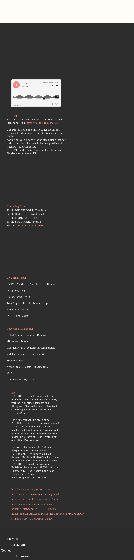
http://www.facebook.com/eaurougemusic (35, 494)
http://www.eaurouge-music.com (30, 489)
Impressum (23, 556)
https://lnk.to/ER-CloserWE (43, 122)
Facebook (13, 538)
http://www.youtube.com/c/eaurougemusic (36, 499)
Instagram (18, 544)
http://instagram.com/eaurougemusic (32, 504)
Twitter (6, 550)
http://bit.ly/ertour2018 (30, 225)
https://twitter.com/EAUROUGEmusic (34, 508)
